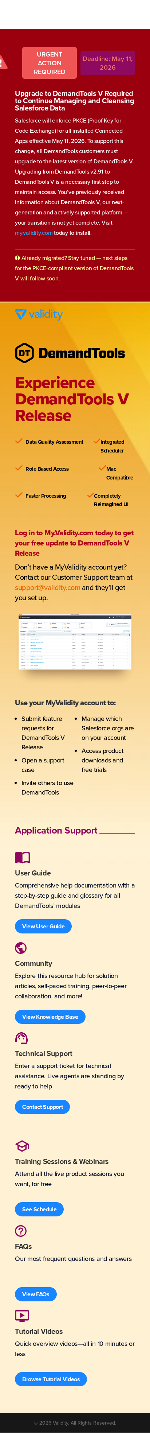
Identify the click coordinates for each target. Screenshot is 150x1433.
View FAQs (35, 1294)
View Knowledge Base (50, 1017)
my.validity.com (33, 233)
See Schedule (39, 1209)
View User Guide (43, 926)
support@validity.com (47, 587)
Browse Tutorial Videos (51, 1379)
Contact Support (42, 1107)
